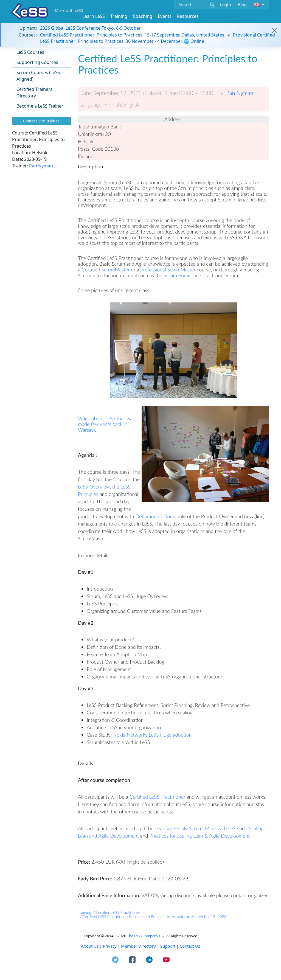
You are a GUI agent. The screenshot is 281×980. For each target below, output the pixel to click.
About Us (90, 946)
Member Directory (138, 946)
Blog (242, 4)
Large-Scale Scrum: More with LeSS (200, 828)
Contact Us (190, 946)
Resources (188, 16)
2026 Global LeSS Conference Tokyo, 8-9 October (90, 28)
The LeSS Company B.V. (146, 935)
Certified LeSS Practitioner (158, 797)
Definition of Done (155, 516)
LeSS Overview (94, 487)
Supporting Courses (37, 62)
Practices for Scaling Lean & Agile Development (199, 836)
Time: (171, 93)
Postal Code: (91, 149)
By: (221, 93)
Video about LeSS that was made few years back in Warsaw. (106, 424)
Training (118, 16)
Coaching (142, 16)
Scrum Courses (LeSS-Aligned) (38, 75)
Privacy (110, 946)
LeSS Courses (30, 52)
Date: (85, 93)
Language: (91, 104)
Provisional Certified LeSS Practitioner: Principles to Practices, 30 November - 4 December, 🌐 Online (157, 38)
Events (165, 16)
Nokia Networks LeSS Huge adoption (152, 735)
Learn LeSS (93, 16)
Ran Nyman (41, 166)
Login (225, 4)
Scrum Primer (178, 275)
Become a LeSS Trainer (39, 106)
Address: (173, 119)
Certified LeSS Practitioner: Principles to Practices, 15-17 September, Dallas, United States (132, 35)
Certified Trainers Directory (34, 92)
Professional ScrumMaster (168, 269)
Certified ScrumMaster (106, 269)
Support (167, 946)
